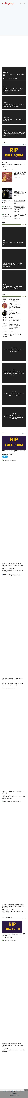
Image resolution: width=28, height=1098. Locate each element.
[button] (20, 3)
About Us (5, 1091)
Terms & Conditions (20, 1091)
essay (5, 86)
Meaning (5, 72)
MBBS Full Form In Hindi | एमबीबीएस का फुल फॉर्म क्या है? (20, 201)
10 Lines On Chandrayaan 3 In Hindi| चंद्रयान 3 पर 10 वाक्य (20, 215)
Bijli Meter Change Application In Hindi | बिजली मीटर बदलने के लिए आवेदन (13, 105)
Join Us (5, 457)
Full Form (6, 117)
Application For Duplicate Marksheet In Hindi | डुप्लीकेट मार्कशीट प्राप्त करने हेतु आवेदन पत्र (14, 417)
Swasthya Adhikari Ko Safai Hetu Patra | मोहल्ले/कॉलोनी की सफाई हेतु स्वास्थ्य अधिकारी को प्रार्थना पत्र (14, 134)
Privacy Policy (12, 1091)
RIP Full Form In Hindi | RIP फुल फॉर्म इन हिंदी (13, 164)
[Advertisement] (14, 22)
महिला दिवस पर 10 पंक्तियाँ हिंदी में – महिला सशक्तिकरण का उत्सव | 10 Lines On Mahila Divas (12, 90)
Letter (5, 102)
